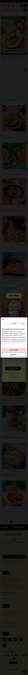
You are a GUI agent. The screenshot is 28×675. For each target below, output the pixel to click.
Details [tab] (14, 323)
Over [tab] (23, 323)
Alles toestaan (14, 350)
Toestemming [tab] (5, 323)
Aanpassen (13, 354)
